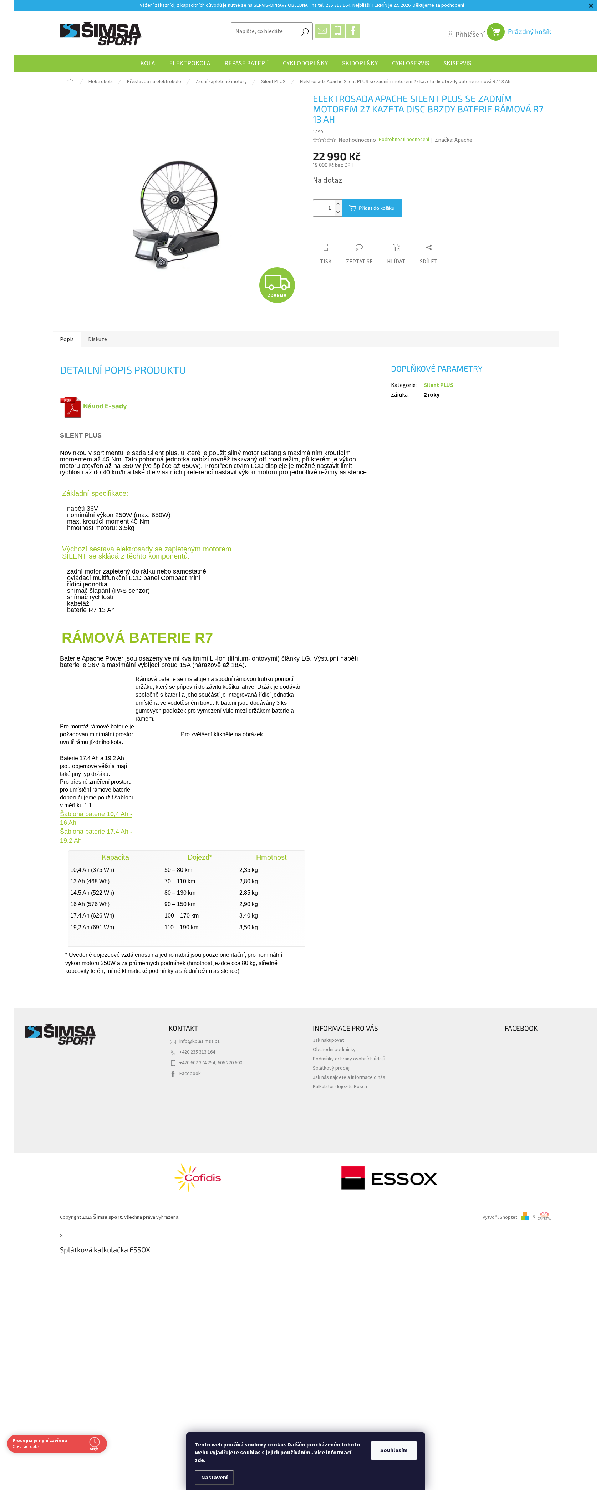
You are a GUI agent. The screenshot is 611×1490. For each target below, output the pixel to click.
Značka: (453, 140)
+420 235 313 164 (197, 1052)
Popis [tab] (67, 339)
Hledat (305, 31)
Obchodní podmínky (334, 1049)
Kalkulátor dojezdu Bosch (340, 1086)
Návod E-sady (105, 406)
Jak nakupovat (328, 1040)
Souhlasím (394, 1450)
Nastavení (214, 1477)
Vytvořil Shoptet (500, 1217)
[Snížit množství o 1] (338, 212)
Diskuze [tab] (97, 339)
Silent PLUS (438, 385)
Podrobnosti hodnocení (404, 139)
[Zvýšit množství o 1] (338, 204)
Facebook (190, 1073)
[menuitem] (147, 63)
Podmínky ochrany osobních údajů (349, 1058)
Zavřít (352, 234)
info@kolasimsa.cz (199, 1041)
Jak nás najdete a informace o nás (349, 1077)
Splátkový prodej (331, 1068)
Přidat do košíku (376, 208)
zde (199, 1460)
